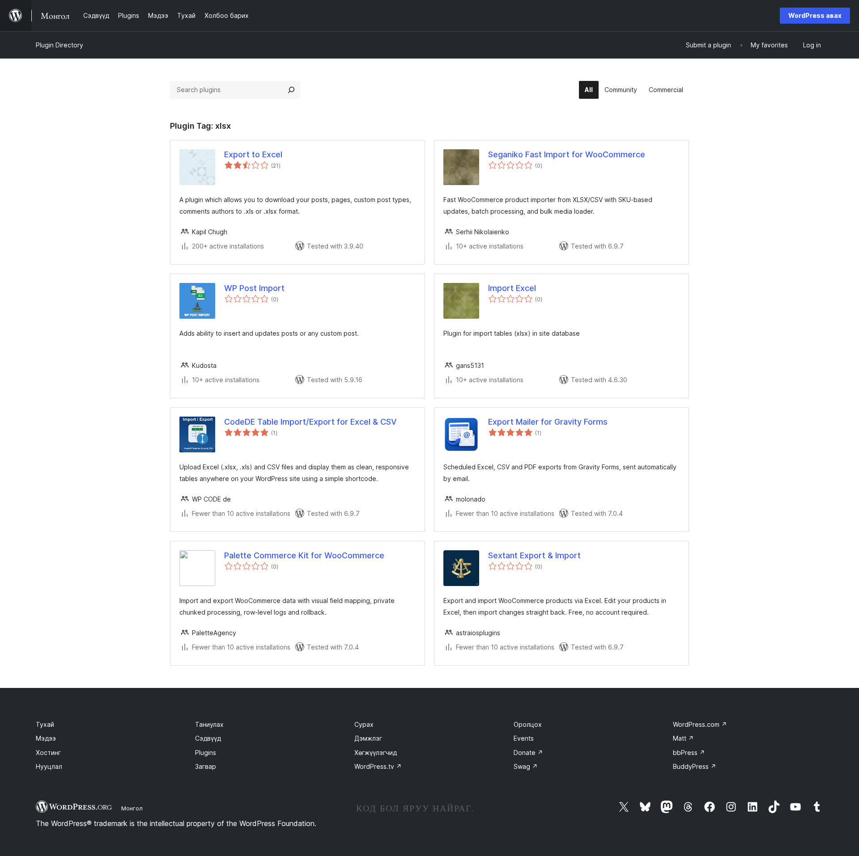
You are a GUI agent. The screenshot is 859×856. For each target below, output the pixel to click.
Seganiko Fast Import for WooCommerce (566, 154)
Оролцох (528, 724)
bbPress (689, 752)
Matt (683, 738)
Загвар (205, 766)
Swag (526, 766)
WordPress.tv (378, 766)
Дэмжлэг (368, 738)
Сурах (364, 724)
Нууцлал (49, 766)
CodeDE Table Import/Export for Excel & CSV (310, 421)
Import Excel (512, 288)
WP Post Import (254, 288)
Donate (528, 752)
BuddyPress (694, 766)
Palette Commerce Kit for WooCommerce (304, 555)
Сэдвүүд (208, 738)
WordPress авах (815, 15)
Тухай (45, 724)
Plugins (205, 752)
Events (524, 738)
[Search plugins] (291, 90)
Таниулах (209, 724)
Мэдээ (46, 738)
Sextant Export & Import (534, 555)
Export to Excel (253, 154)
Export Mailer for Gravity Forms (548, 421)
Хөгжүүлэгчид (375, 752)
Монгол (132, 808)
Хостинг (48, 752)
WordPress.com (700, 724)
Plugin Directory (59, 45)
